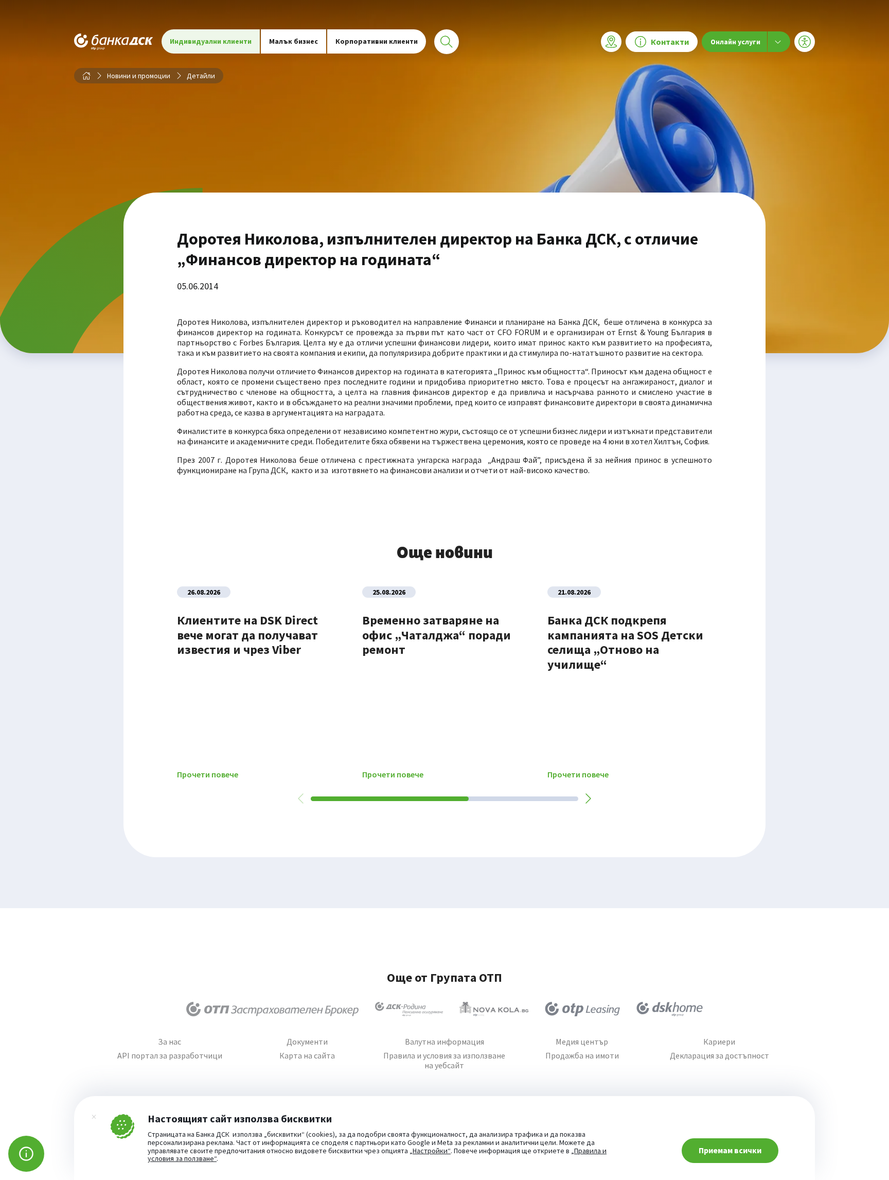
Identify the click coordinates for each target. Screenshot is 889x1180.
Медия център (582, 1042)
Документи (307, 1042)
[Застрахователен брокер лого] (272, 1009)
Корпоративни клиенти (376, 41)
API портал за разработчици (169, 1056)
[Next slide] (587, 798)
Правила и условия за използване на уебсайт (444, 1060)
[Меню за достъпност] (804, 41)
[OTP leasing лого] (582, 1009)
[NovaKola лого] (493, 1009)
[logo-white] (113, 41)
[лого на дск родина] (409, 1009)
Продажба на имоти (582, 1056)
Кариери (719, 1042)
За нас (169, 1042)
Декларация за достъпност (719, 1056)
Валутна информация (444, 1042)
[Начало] (86, 76)
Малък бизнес (293, 41)
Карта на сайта (307, 1056)
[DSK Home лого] (669, 1009)
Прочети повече (207, 774)
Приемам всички (730, 1150)
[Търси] (446, 41)
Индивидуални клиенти (211, 41)
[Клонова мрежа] (611, 41)
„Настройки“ (430, 1151)
